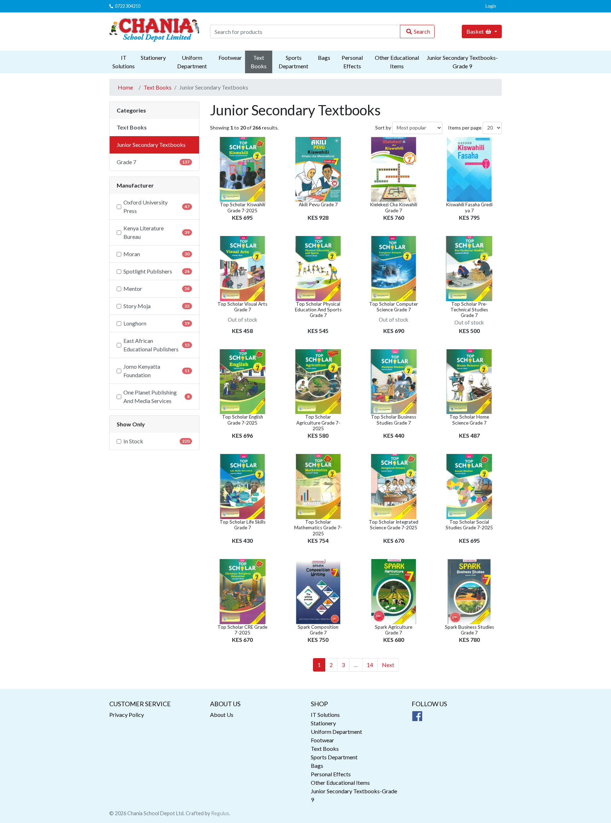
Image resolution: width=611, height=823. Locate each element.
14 (370, 664)
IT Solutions (123, 61)
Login (490, 6)
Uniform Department (192, 61)
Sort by (383, 128)
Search (422, 31)
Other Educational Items (397, 61)
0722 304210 (127, 6)
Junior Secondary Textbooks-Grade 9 (462, 61)
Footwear (230, 57)
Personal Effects (352, 61)
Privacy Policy (126, 714)
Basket (475, 31)
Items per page (465, 128)
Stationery (153, 57)
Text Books (259, 61)
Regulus (220, 813)
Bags (324, 57)
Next (388, 664)
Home (125, 87)
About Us (221, 714)
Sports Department (293, 61)
